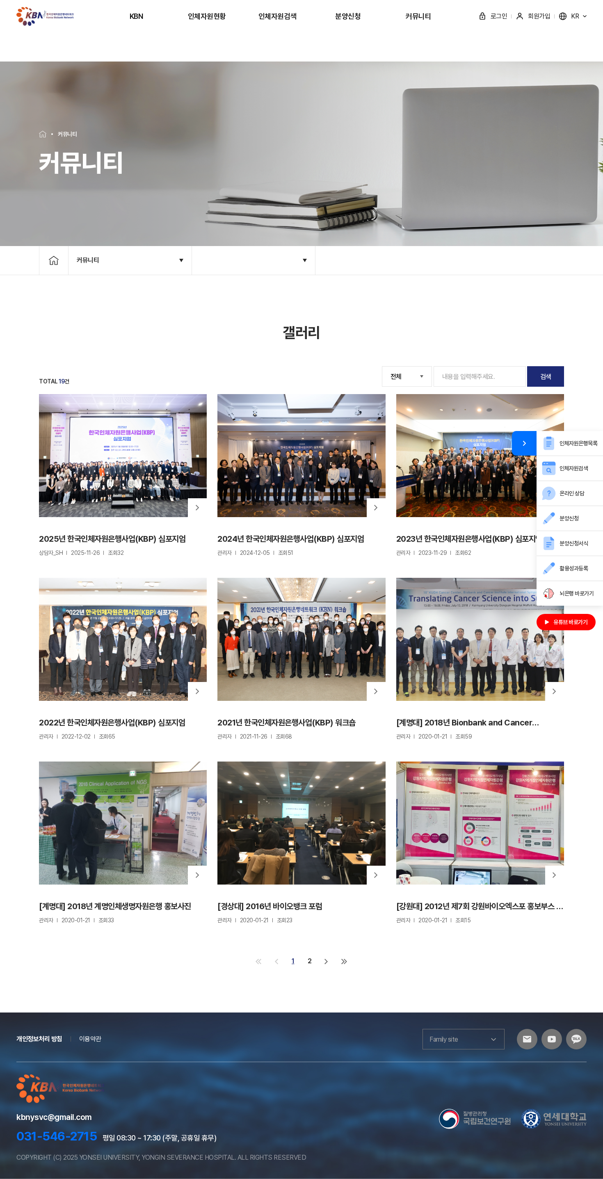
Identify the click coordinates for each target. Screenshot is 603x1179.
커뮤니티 (418, 16)
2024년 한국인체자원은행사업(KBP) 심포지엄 (290, 539)
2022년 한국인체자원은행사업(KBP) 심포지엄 (112, 722)
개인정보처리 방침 (39, 1039)
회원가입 (539, 16)
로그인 (499, 16)
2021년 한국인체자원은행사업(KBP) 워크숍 (286, 722)
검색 (545, 377)
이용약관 (90, 1039)
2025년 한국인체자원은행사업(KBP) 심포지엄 (112, 539)
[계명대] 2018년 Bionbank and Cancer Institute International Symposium (464, 723)
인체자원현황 (207, 16)
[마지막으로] (344, 961)
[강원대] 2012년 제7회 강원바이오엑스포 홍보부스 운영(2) (479, 906)
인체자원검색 (277, 16)
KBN (136, 16)
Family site (443, 1039)
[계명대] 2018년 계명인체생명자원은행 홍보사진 (115, 906)
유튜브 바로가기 (570, 622)
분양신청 (348, 16)
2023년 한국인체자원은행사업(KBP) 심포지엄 (469, 539)
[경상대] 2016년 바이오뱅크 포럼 (269, 906)
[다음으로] (326, 961)
